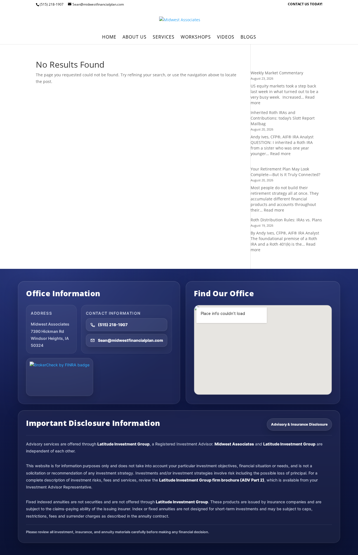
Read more (280, 153)
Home (109, 37)
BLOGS (248, 37)
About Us (135, 37)
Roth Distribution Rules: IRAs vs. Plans (286, 219)
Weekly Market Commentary (277, 72)
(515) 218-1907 (113, 324)
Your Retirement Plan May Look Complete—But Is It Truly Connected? (285, 171)
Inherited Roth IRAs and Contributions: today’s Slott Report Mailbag (283, 118)
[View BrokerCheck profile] (59, 377)
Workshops (196, 37)
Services (164, 37)
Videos (225, 37)
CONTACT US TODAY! (305, 4)
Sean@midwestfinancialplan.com (130, 340)
